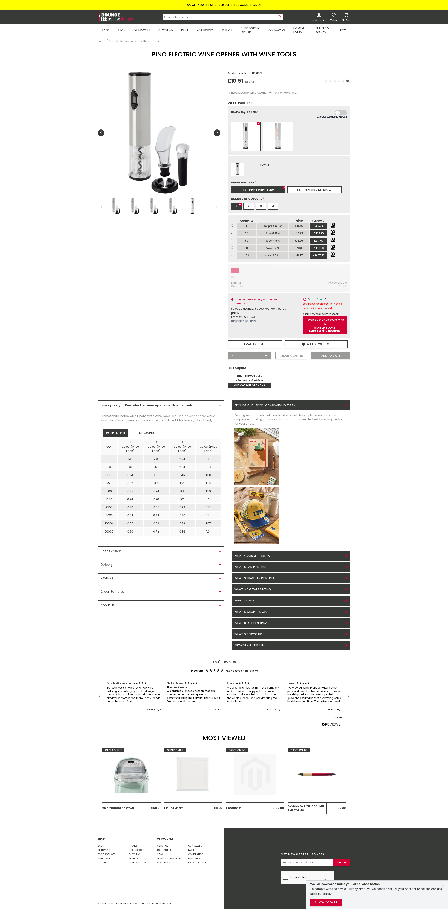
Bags (101, 845)
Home (101, 41)
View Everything (138, 862)
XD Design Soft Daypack (118, 808)
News (160, 854)
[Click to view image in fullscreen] (159, 132)
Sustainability (165, 862)
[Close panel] (443, 885)
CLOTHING (165, 30)
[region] (224, 696)
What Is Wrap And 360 (250, 612)
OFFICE (227, 30)
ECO (343, 30)
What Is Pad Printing (250, 567)
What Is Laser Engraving (253, 623)
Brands (133, 858)
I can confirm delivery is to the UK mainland (256, 301)
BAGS (105, 30)
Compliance (195, 854)
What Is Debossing (248, 634)
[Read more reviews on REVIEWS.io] (332, 725)
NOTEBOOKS (205, 30)
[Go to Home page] (115, 17)
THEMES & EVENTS (322, 30)
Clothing (134, 854)
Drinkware (104, 850)
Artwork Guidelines (249, 645)
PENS (184, 30)
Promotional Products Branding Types (264, 405)
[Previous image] (101, 132)
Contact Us (164, 850)
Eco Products (106, 854)
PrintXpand (316, 850)
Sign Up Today (324, 327)
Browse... (332, 225)
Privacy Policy (197, 862)
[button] (337, 81)
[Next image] (217, 132)
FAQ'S (191, 850)
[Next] (216, 207)
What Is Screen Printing (252, 556)
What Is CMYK (244, 601)
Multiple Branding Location (332, 116)
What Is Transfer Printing (254, 578)
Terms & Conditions (169, 858)
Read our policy (321, 894)
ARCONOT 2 (233, 808)
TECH (121, 30)
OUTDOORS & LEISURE (249, 30)
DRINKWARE (142, 30)
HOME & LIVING (298, 30)
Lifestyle (102, 862)
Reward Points (241, 844)
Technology (136, 850)
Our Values (195, 845)
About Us (162, 845)
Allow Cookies (326, 902)
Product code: (238, 73)
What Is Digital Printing (252, 589)
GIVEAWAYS (276, 30)
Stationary (104, 858)
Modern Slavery (198, 858)
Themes (133, 845)
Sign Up (341, 862)
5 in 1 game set (173, 808)
